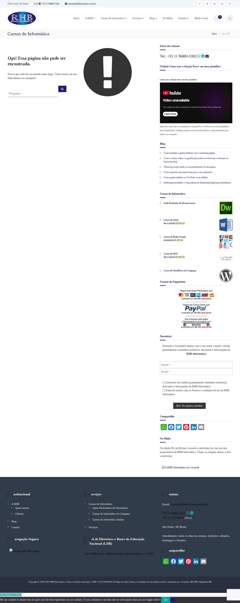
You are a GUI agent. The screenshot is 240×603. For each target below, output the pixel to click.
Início (76, 18)
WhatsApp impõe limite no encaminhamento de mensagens (190, 167)
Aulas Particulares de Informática (110, 508)
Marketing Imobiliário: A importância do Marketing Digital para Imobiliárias (197, 182)
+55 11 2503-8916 (173, 517)
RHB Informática (57, 582)
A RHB (89, 18)
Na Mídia (167, 18)
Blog (151, 18)
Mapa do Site (122, 582)
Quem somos (22, 508)
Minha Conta (201, 18)
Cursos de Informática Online (108, 519)
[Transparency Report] (24, 550)
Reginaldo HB (205, 582)
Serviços (136, 18)
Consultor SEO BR (189, 582)
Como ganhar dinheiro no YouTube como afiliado (186, 177)
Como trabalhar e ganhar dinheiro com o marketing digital (189, 153)
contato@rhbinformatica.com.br (81, 3)
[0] (216, 18)
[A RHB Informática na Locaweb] (180, 467)
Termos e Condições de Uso (141, 582)
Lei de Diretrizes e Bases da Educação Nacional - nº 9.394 (119, 553)
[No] (173, 600)
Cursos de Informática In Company (111, 513)
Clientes (19, 513)
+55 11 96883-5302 (50, 3)
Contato (182, 18)
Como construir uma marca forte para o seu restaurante (188, 172)
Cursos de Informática (112, 18)
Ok (165, 599)
